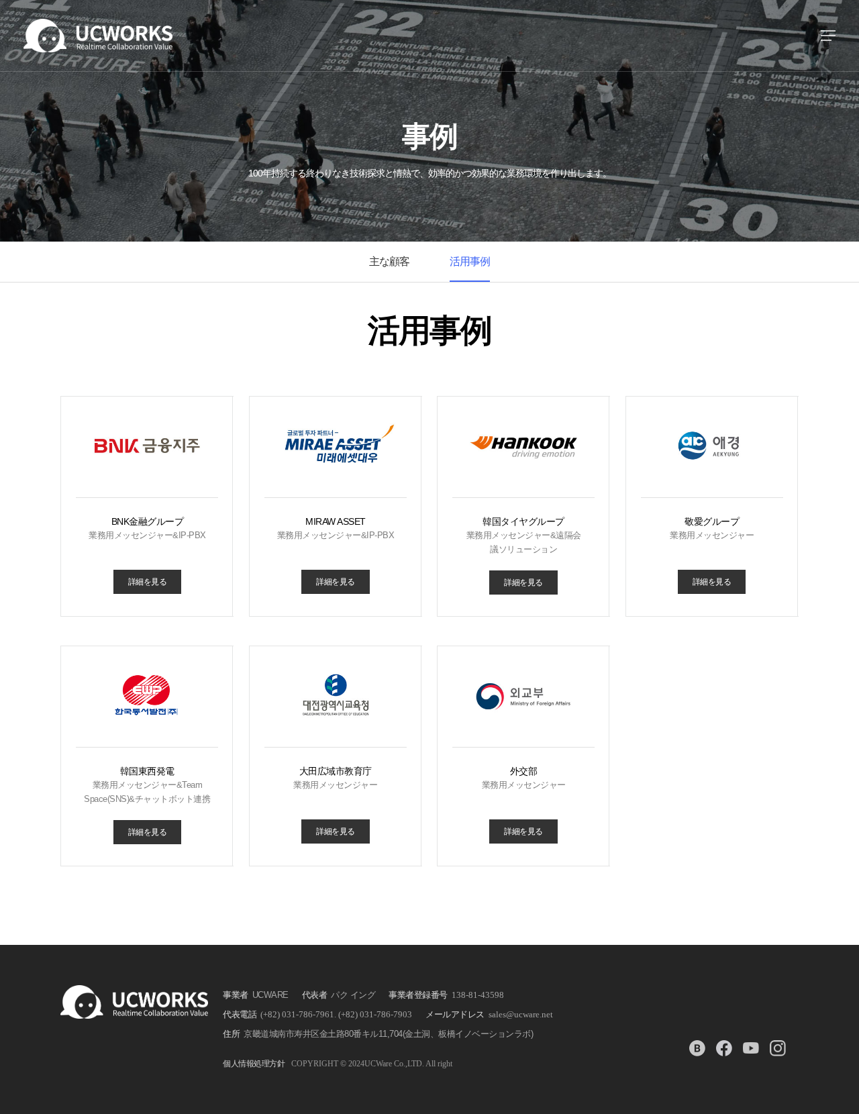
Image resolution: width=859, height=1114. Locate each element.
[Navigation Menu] (828, 35)
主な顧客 (389, 261)
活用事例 (470, 261)
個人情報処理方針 (254, 1063)
